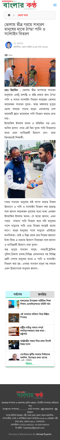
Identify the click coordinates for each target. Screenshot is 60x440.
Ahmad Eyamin (43, 434)
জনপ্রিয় (42, 294)
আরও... (30, 363)
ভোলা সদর (22, 15)
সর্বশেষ (18, 294)
